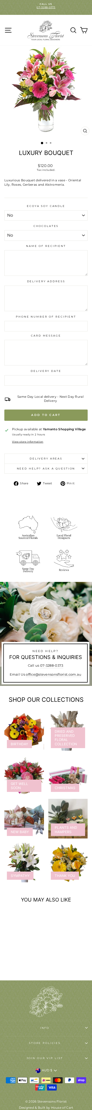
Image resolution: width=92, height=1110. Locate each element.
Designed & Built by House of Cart (46, 1107)
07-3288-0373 (51, 665)
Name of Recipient (46, 246)
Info (44, 1028)
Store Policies (45, 1043)
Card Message (46, 335)
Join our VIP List (45, 1058)
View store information (27, 441)
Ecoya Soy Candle (46, 206)
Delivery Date (46, 371)
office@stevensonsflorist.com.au (53, 674)
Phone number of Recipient (46, 316)
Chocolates (46, 226)
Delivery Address (46, 281)
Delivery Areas (46, 458)
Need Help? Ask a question (46, 468)
